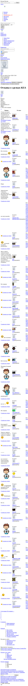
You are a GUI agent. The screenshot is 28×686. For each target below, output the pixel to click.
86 (13, 238)
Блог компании (10, 624)
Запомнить (5, 52)
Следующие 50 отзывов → (7, 611)
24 (13, 498)
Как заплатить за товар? (13, 635)
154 (13, 607)
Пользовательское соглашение (8, 669)
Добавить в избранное (17, 82)
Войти (2, 55)
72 (13, 280)
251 (13, 477)
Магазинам (9, 643)
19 (13, 521)
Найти (2, 26)
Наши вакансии (11, 623)
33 (13, 428)
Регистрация (4, 57)
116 (13, 413)
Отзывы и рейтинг (11, 636)
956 (13, 568)
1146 (13, 421)
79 (13, 490)
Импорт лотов (10, 634)
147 (13, 560)
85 (13, 513)
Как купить (9, 630)
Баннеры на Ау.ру (11, 640)
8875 (18, 219)
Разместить (3, 34)
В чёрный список (5, 84)
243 (13, 532)
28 (13, 363)
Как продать (10, 631)
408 (13, 456)
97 (13, 439)
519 (13, 340)
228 (13, 176)
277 (13, 164)
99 (13, 591)
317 (13, 332)
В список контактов (14, 84)
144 (13, 156)
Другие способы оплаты (10, 659)
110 (13, 394)
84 (13, 352)
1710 (13, 598)
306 (1, 74)
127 (13, 406)
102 (13, 376)
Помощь (3, 628)
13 (13, 544)
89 (13, 325)
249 (13, 287)
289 (13, 309)
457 (13, 551)
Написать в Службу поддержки (9, 676)
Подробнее (3, 120)
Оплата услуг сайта (6, 652)
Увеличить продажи (12, 632)
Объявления (10, 642)
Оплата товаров (5, 661)
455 (13, 187)
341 (13, 317)
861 (13, 260)
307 (13, 272)
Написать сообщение (6, 82)
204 (13, 198)
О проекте (3, 622)
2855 (13, 575)
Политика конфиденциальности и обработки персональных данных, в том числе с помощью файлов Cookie (13, 672)
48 (13, 144)
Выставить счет (11, 644)
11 (12, 295)
